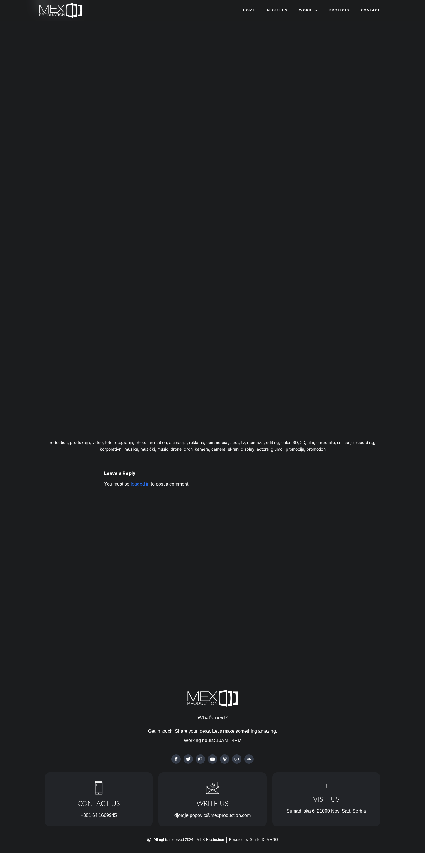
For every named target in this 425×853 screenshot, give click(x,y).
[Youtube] (212, 759)
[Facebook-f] (176, 759)
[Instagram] (200, 759)
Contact (370, 10)
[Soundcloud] (249, 759)
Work (305, 10)
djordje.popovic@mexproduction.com (212, 815)
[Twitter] (188, 759)
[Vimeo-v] (224, 759)
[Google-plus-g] (236, 759)
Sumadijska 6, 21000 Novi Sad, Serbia (326, 810)
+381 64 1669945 (99, 815)
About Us (277, 10)
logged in (140, 484)
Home (249, 10)
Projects (339, 10)
